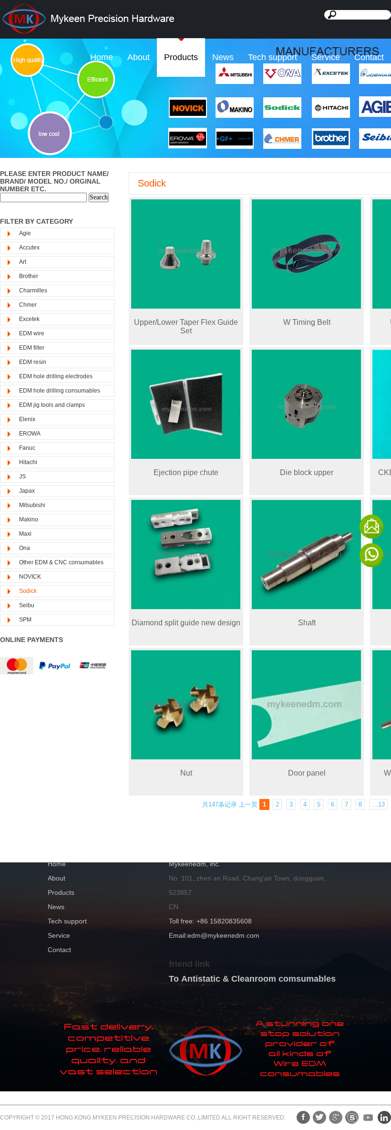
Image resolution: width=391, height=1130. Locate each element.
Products (181, 57)
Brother (28, 276)
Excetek (29, 319)
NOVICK (30, 576)
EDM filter (31, 347)
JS (22, 476)
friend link (189, 964)
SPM (25, 619)
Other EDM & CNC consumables (61, 562)
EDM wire (31, 333)
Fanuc (27, 448)
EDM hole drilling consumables (59, 390)
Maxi (25, 533)
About (138, 57)
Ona (24, 548)
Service (325, 57)
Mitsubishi (32, 505)
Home (101, 57)
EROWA (30, 433)
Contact (369, 57)
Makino (28, 519)
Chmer (28, 304)
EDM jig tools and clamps (52, 405)
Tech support (272, 57)
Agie (25, 233)
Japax (27, 490)
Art (22, 262)
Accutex (29, 247)
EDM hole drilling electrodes (56, 376)
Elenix (27, 419)
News (223, 57)
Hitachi (28, 462)
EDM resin (32, 362)
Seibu (26, 605)
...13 (378, 804)
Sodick (28, 591)
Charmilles (33, 290)
